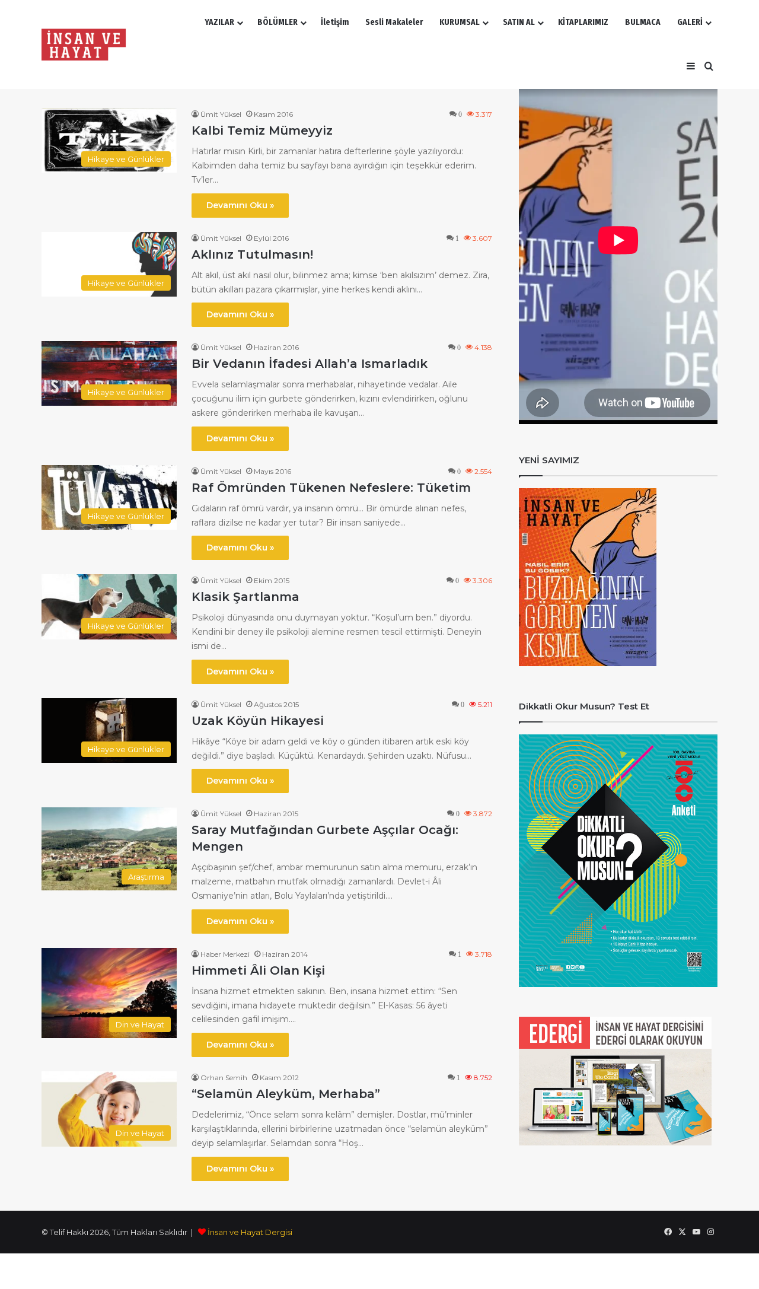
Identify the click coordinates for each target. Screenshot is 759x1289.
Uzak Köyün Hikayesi (258, 721)
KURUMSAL (459, 22)
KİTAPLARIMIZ (583, 22)
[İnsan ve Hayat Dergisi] (86, 44)
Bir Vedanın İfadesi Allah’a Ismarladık (310, 364)
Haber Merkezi (225, 954)
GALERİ (690, 22)
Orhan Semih (223, 1077)
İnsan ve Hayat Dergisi (250, 1232)
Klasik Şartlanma (245, 597)
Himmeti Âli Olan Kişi (258, 970)
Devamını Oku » (240, 205)
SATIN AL (519, 22)
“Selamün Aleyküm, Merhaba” (286, 1094)
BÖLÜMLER (277, 22)
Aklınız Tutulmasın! (252, 254)
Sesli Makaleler (394, 22)
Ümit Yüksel (220, 114)
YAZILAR (219, 22)
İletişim (335, 22)
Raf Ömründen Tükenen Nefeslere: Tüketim (331, 487)
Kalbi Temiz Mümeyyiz (262, 130)
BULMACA (643, 22)
